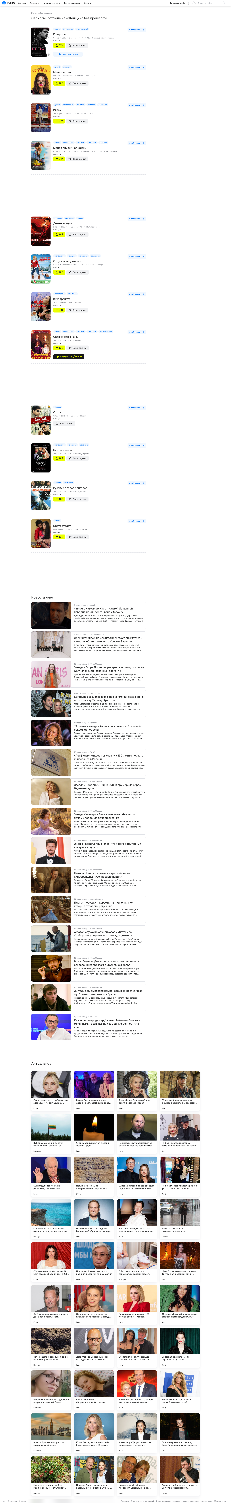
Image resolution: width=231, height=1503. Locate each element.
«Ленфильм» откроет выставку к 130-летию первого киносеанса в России (108, 757)
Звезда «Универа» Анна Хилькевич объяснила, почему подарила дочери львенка (104, 816)
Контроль (59, 34)
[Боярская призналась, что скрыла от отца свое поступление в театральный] (180, 1348)
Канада (100, 265)
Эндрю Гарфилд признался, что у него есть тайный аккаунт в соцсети (107, 845)
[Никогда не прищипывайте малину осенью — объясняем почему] (51, 1476)
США (88, 38)
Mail (4, 1501)
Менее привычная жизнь (69, 147)
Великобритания (99, 38)
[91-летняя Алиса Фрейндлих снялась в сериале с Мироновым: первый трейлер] (180, 1091)
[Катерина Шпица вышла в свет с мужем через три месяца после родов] (137, 1219)
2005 (55, 340)
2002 (63, 227)
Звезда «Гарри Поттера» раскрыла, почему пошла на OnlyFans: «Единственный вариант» (109, 669)
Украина (85, 454)
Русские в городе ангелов (70, 488)
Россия (78, 302)
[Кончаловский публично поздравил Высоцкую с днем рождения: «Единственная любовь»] (137, 1476)
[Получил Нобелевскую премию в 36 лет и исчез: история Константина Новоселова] (180, 1476)
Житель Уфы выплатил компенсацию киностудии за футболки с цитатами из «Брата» (108, 992)
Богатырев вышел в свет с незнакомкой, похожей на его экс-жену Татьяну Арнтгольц (109, 698)
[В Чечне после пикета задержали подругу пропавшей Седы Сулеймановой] (51, 1390)
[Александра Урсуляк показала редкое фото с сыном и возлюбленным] (137, 1433)
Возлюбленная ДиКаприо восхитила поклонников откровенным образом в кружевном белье (107, 963)
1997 (75, 151)
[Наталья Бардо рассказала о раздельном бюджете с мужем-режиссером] (94, 1476)
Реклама (22, 1501)
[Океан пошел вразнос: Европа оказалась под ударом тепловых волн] (51, 1219)
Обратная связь (220, 1501)
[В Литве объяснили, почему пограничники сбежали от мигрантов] (51, 1134)
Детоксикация (62, 223)
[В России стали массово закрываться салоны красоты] (137, 1262)
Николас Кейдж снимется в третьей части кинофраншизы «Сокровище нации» (102, 875)
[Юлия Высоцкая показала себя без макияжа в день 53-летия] (94, 1433)
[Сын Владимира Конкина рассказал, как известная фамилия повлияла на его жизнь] (51, 1177)
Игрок (57, 110)
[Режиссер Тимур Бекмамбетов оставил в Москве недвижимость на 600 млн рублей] (137, 1134)
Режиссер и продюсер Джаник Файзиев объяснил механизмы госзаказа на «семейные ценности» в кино (107, 1024)
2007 (64, 38)
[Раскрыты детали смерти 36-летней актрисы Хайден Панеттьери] (137, 1305)
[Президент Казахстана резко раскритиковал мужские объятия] (94, 1262)
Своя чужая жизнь (65, 336)
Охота (57, 412)
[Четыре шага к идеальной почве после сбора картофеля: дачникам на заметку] (51, 1348)
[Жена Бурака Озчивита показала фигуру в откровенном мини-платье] (180, 1262)
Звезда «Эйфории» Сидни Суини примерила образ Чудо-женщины (107, 786)
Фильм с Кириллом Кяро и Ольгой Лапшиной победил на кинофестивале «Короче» (103, 610)
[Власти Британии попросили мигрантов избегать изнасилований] (51, 1433)
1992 (67, 113)
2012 (63, 416)
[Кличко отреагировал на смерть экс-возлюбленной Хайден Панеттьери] (137, 1390)
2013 (68, 529)
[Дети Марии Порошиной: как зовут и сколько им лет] (137, 1091)
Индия (83, 416)
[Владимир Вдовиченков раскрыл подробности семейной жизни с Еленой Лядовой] (137, 1177)
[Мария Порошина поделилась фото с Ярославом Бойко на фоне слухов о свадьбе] (94, 1091)
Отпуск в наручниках (67, 261)
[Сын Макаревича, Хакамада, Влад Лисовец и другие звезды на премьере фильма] (180, 1433)
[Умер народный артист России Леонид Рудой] (94, 1134)
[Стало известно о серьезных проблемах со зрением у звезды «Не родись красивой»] (94, 1305)
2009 (68, 76)
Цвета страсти (62, 525)
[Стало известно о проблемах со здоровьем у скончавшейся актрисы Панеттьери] (51, 1091)
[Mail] (4, 3)
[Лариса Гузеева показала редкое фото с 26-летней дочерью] (180, 1177)
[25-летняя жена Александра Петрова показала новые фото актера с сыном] (137, 1348)
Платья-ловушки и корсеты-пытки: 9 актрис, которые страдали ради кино (103, 904)
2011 (55, 302)
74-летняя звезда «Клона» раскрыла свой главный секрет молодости (107, 728)
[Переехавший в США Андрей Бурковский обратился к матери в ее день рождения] (94, 1219)
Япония (110, 38)
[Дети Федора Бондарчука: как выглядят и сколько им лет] (94, 1348)
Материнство (62, 72)
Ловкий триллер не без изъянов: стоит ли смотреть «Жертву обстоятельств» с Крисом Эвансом (108, 639)
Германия (95, 227)
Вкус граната (61, 299)
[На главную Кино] (10, 3)
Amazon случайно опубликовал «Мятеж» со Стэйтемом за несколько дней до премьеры (103, 933)
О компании (12, 1501)
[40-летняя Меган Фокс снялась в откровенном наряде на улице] (180, 1305)
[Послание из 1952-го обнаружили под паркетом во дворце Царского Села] (94, 1177)
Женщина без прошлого (41, 13)
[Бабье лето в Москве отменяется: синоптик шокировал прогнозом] (180, 1219)
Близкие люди (62, 450)
